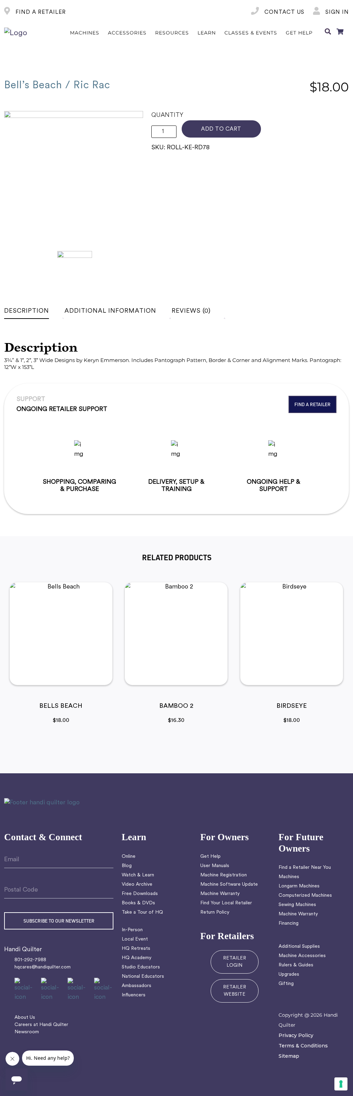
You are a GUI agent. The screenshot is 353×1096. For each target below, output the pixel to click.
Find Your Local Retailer (226, 903)
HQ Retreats (136, 948)
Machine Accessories (302, 955)
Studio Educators (141, 967)
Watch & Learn (138, 875)
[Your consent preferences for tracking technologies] (340, 1083)
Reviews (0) (191, 311)
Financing (289, 923)
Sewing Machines (297, 904)
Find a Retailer (312, 404)
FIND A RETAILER (40, 12)
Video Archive (137, 884)
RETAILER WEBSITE (234, 991)
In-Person (132, 930)
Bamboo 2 (176, 706)
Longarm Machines (299, 886)
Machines (289, 876)
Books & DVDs (138, 903)
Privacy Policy (296, 1035)
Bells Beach (60, 706)
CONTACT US (283, 12)
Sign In (336, 12)
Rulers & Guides (296, 965)
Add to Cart (221, 129)
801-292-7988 (30, 960)
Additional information (110, 311)
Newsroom (26, 1032)
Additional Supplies (299, 946)
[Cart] (339, 33)
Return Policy (214, 912)
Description (26, 311)
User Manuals (214, 865)
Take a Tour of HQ (142, 912)
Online (128, 856)
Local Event (135, 939)
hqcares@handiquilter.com (42, 967)
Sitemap (289, 1056)
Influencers (133, 995)
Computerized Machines (305, 895)
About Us (24, 1017)
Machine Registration (223, 875)
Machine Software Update (229, 884)
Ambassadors (136, 985)
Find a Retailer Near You (305, 867)
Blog (127, 865)
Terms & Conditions (303, 1046)
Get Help (210, 856)
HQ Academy (136, 958)
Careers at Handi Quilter (41, 1024)
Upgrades (289, 974)
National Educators (143, 976)
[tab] (33, 311)
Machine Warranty (220, 893)
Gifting (286, 983)
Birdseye (291, 706)
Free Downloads (140, 893)
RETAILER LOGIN (234, 962)
